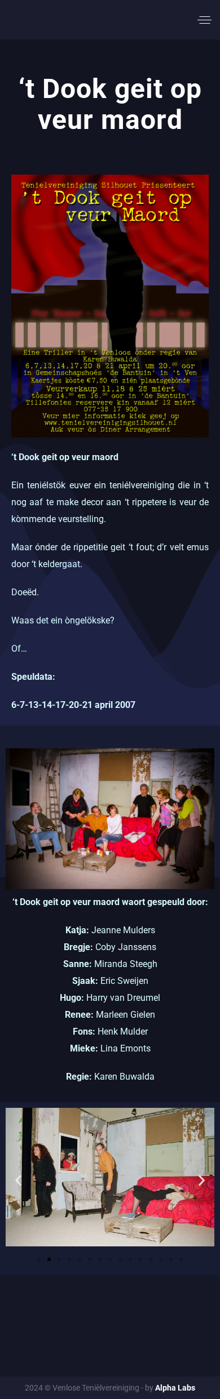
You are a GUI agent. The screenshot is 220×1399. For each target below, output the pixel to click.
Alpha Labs (175, 1387)
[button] (18, 1180)
